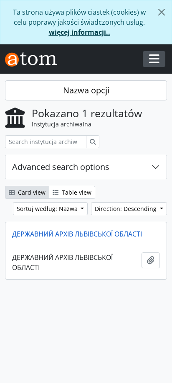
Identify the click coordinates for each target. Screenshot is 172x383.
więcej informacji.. (79, 32)
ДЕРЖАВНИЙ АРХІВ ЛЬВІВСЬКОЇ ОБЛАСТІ (77, 234)
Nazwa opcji (86, 90)
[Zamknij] (162, 12)
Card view (31, 192)
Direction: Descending (126, 209)
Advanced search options (60, 166)
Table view (75, 192)
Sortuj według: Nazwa (48, 209)
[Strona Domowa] (34, 59)
